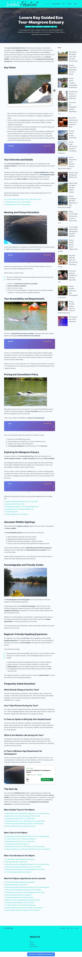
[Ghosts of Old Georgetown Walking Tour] (63, 177)
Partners (63, 928)
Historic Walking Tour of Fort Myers (16, 514)
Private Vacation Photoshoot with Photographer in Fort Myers (25, 869)
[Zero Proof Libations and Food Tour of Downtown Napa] (63, 122)
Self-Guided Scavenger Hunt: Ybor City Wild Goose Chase (73, 56)
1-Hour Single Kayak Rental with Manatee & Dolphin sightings (73, 231)
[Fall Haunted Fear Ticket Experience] (63, 321)
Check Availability (46, 779)
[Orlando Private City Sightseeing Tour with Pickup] (63, 69)
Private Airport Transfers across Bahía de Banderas (73, 83)
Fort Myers (27, 26)
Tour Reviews (47, 3)
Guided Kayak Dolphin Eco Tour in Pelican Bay (20, 818)
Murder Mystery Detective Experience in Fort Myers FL (22, 910)
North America (39, 26)
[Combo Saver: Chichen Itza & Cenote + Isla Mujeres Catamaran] (63, 146)
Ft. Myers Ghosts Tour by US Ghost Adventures (20, 839)
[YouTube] (12, 928)
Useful (76, 928)
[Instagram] (8, 928)
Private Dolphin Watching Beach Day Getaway (20, 859)
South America (56, 3)
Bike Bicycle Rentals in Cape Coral (16, 862)
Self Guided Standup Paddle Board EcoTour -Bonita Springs (24, 823)
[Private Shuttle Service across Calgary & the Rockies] (63, 244)
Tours (52, 26)
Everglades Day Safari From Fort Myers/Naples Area (22, 506)
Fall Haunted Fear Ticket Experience (73, 319)
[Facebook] (4, 928)
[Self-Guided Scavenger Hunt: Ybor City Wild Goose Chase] (63, 56)
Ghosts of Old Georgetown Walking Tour (73, 175)
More (75, 3)
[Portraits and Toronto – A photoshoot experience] (63, 96)
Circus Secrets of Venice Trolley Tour (17, 844)
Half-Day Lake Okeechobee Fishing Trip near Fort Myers (23, 867)
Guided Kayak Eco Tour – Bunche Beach (18, 202)
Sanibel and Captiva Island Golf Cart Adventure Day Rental (24, 907)
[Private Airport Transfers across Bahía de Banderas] (63, 82)
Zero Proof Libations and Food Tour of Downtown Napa (73, 122)
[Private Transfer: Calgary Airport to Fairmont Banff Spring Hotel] (63, 306)
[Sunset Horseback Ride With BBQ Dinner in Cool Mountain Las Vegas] (63, 200)
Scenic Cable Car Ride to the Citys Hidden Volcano (73, 187)
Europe (69, 3)
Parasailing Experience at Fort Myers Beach (19, 897)
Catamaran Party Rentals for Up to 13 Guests (19, 902)
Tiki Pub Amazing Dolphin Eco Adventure (18, 872)
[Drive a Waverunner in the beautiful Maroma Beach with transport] (63, 161)
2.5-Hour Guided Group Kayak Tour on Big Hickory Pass (23, 199)
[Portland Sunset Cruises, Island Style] (63, 135)
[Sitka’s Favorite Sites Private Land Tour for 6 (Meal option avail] (63, 216)
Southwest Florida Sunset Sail (14, 504)
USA (56, 26)
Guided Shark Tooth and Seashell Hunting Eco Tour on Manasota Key (27, 813)
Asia (64, 3)
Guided (33, 26)
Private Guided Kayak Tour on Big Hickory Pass (20, 826)
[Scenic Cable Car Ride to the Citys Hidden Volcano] (63, 187)
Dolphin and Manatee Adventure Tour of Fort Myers (21, 501)
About (72, 928)
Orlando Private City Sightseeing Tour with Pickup (72, 69)
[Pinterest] (10, 928)
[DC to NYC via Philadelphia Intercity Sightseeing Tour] (63, 106)
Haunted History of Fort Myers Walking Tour (19, 509)
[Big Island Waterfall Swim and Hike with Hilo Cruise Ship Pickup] (63, 260)
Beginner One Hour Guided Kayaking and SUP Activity (22, 816)
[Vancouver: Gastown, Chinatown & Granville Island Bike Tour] (63, 275)
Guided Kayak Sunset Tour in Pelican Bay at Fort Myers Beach (25, 821)
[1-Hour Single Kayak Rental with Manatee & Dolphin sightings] (63, 231)
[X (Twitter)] (6, 928)
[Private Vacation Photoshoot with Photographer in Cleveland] (63, 290)
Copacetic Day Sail (11, 511)
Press (67, 928)
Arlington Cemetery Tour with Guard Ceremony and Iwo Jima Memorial (27, 849)
